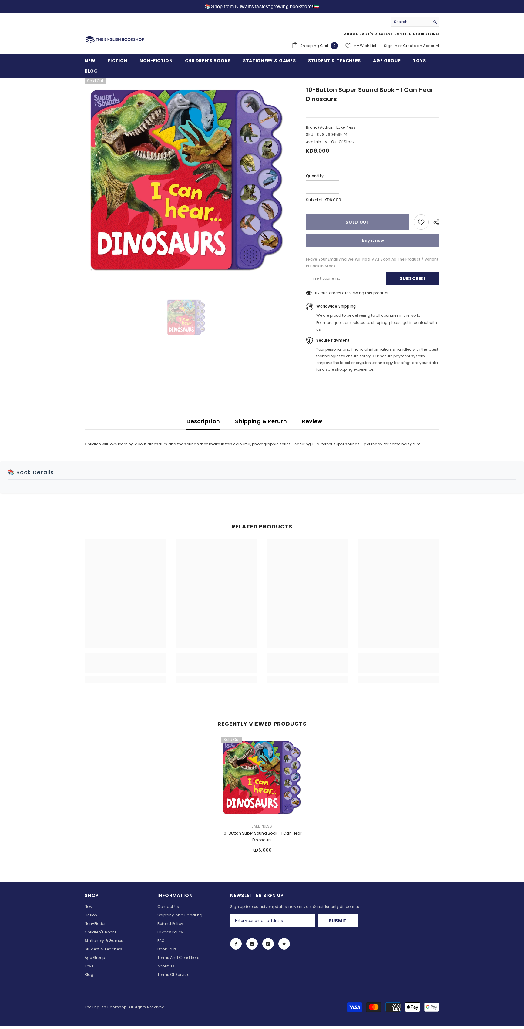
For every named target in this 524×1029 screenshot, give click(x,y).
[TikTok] (268, 944)
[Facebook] (236, 944)
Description (203, 421)
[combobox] (410, 21)
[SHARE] (434, 222)
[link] (125, 666)
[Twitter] (284, 944)
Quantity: (315, 175)
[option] (186, 180)
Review (312, 421)
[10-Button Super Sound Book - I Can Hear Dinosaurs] (262, 777)
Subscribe (413, 278)
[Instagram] (252, 944)
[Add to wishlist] (421, 222)
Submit (338, 921)
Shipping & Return (261, 421)
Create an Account (421, 45)
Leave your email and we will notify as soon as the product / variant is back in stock (372, 262)
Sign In (390, 45)
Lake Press (345, 127)
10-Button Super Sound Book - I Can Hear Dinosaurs (262, 836)
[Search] (415, 22)
